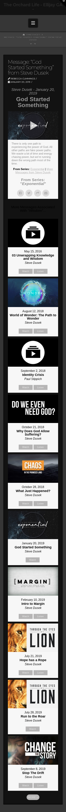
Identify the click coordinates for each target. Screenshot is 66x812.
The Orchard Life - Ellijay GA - (33, 7)
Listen (40, 271)
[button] (33, 23)
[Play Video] (33, 125)
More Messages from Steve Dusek (34, 170)
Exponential (37, 169)
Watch (25, 271)
